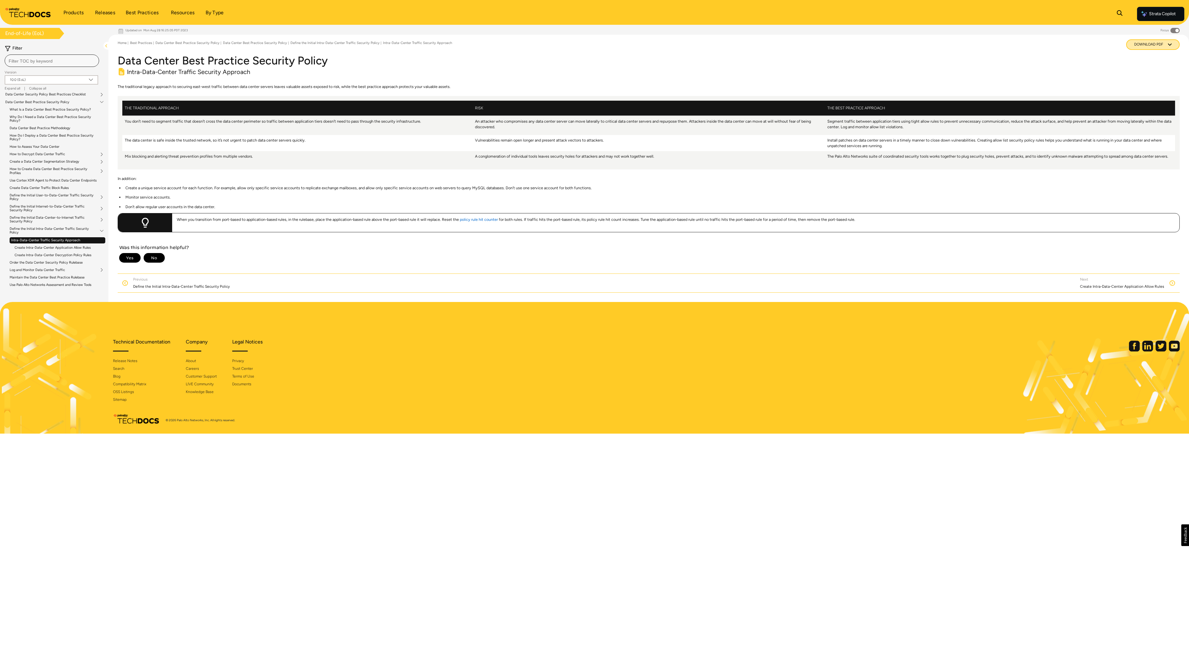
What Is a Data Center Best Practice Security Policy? (50, 109)
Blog (116, 376)
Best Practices (141, 43)
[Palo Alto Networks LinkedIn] (1148, 350)
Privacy (238, 361)
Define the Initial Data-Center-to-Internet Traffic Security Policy (47, 219)
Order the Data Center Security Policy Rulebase (46, 262)
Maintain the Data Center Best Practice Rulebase (47, 277)
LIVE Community (200, 384)
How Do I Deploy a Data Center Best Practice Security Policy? (52, 137)
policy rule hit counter (479, 219)
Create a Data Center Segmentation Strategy (44, 162)
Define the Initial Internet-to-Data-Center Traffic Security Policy (47, 208)
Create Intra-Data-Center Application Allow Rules (53, 248)
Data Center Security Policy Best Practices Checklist (45, 94)
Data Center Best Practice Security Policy (37, 102)
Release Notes (125, 361)
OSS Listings (123, 392)
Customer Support (201, 376)
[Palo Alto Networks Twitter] (1161, 350)
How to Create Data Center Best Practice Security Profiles (48, 171)
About (191, 361)
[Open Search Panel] (1119, 14)
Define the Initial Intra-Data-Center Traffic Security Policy (49, 230)
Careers (192, 368)
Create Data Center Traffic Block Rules (39, 188)
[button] (1185, 535)
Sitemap (120, 399)
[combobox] (52, 61)
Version (10, 72)
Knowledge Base (200, 392)
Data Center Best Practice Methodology (40, 128)
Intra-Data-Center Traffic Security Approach (45, 240)
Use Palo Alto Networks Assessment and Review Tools (50, 285)
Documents (241, 384)
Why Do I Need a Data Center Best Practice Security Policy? (50, 119)
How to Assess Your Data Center (34, 147)
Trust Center (242, 368)
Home (122, 43)
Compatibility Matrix (129, 384)
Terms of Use (243, 376)
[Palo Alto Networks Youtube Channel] (1174, 350)
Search (118, 368)
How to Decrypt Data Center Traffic (37, 154)
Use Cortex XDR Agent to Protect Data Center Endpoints (53, 180)
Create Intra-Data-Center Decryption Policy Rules (53, 255)
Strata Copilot (1162, 13)
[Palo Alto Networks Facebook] (1135, 350)
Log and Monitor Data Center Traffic (37, 270)
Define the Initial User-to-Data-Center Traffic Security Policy (52, 197)
